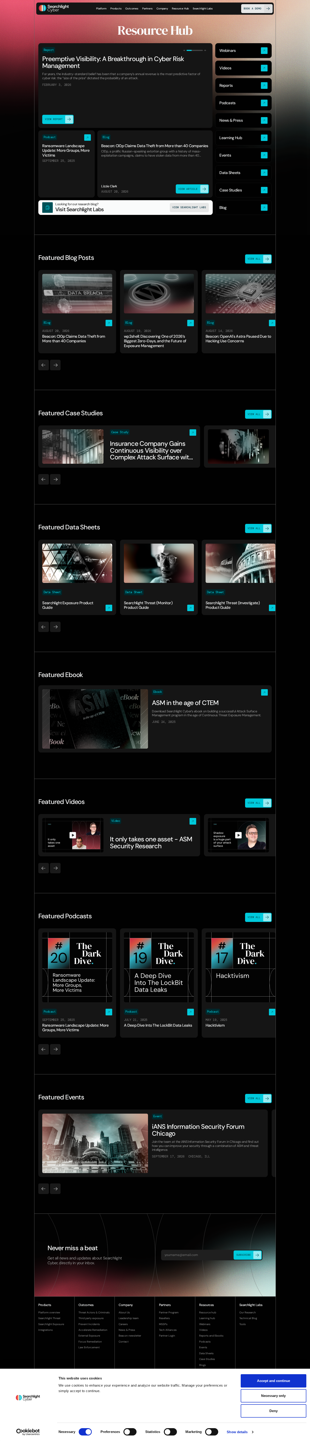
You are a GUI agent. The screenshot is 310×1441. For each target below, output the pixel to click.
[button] (116, 8)
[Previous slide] (43, 365)
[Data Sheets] (243, 173)
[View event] (153, 1143)
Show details (237, 1432)
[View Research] (125, 207)
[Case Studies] (243, 190)
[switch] (130, 1431)
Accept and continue (273, 1381)
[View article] (155, 163)
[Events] (243, 155)
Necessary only (273, 1396)
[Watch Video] (119, 835)
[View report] (125, 85)
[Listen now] (66, 163)
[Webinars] (243, 50)
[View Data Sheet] (77, 577)
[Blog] (243, 207)
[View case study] (119, 446)
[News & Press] (243, 120)
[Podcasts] (243, 103)
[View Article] (77, 311)
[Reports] (243, 85)
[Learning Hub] (243, 138)
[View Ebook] (154, 719)
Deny (273, 1411)
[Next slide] (55, 365)
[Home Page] (54, 8)
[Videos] (243, 68)
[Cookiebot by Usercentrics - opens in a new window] (28, 1432)
